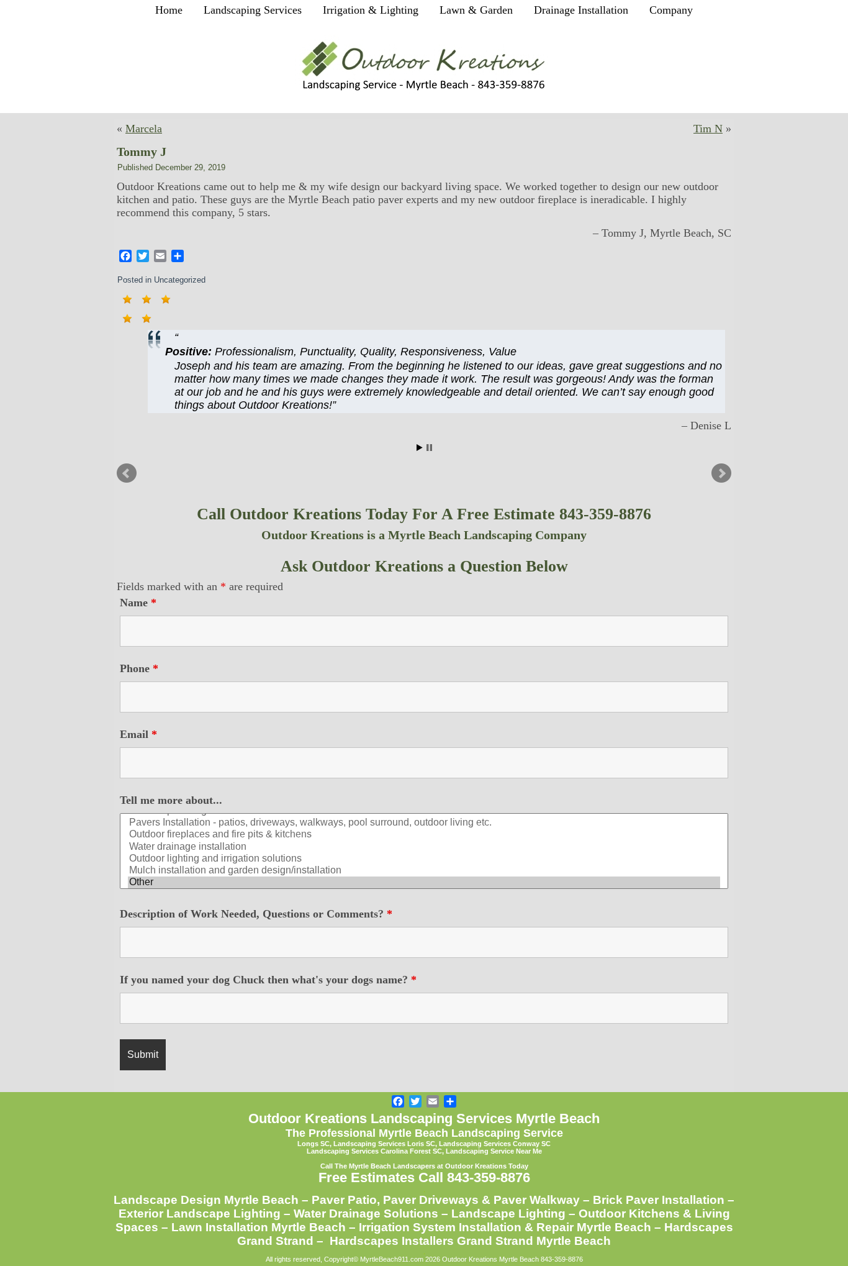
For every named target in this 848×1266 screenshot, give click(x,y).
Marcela (143, 128)
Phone (139, 668)
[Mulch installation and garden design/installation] (424, 871)
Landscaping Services (253, 10)
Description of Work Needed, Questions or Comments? (256, 914)
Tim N (708, 128)
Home (169, 10)
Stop (429, 447)
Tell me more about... (171, 800)
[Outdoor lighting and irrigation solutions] (424, 859)
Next (721, 473)
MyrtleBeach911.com (391, 1259)
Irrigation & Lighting (370, 10)
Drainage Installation (581, 10)
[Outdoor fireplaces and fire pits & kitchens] (424, 834)
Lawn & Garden (476, 10)
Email (138, 734)
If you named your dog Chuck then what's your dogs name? (268, 979)
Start (420, 447)
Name (138, 602)
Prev (127, 473)
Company (671, 10)
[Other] (424, 882)
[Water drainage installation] (424, 847)
